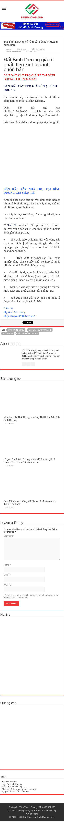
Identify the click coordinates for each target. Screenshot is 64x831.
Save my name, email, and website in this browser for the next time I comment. (31, 596)
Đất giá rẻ (8, 333)
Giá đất (12, 225)
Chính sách (31, 814)
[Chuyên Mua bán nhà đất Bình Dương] (25, 656)
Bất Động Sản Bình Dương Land (38, 817)
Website (7, 585)
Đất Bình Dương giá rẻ (40, 330)
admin (8, 49)
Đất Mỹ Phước (9, 781)
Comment (9, 536)
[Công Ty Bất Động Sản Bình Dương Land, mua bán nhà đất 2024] (32, 10)
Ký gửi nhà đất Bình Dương (15, 791)
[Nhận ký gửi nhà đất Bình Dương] (32, 25)
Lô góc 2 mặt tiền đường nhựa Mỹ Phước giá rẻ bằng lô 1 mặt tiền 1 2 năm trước (29, 460)
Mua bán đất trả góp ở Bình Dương (19, 789)
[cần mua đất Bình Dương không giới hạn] (26, 737)
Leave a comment (13, 51)
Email (7, 575)
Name (7, 565)
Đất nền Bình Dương (28, 333)
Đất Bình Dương (38, 49)
